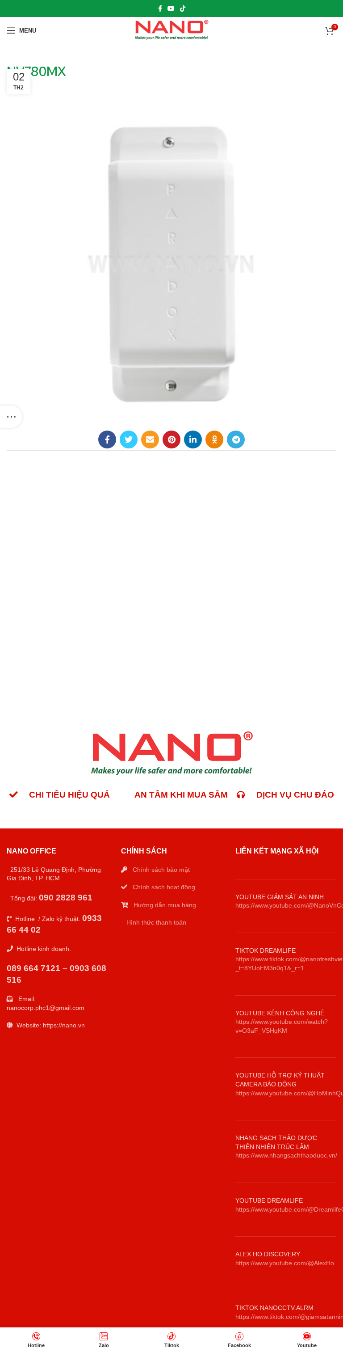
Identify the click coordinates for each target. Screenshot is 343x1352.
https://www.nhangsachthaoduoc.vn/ (286, 1155)
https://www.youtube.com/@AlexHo (284, 1263)
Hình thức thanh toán (156, 922)
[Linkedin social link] (193, 439)
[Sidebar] (11, 417)
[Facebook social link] (160, 8)
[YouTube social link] (171, 8)
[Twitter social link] (129, 439)
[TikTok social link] (182, 8)
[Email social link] (150, 439)
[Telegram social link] (236, 439)
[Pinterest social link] (171, 439)
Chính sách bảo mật (161, 869)
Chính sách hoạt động (164, 887)
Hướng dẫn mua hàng (165, 904)
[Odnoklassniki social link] (214, 439)
